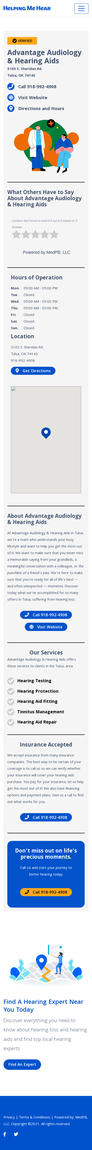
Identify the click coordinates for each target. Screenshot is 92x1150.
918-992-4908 (23, 361)
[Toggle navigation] (81, 8)
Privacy (9, 1118)
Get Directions (37, 371)
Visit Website (32, 97)
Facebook (5, 1134)
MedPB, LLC (58, 252)
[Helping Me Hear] (27, 8)
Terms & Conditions (34, 1118)
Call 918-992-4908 (37, 86)
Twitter (16, 1134)
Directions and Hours (41, 108)
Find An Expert (22, 1065)
